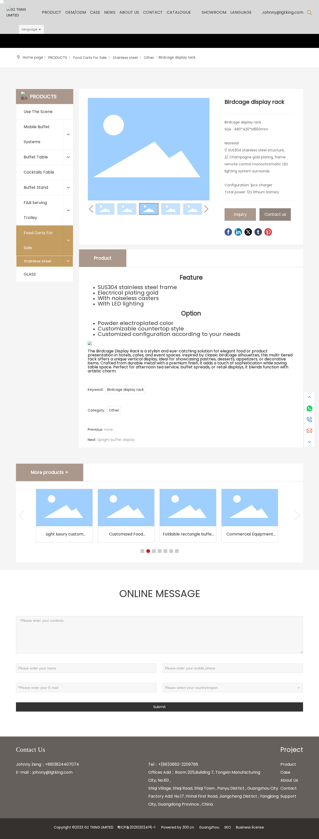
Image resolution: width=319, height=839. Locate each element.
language (29, 29)
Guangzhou (209, 827)
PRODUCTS (57, 57)
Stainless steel (125, 57)
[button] (206, 209)
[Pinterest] (268, 232)
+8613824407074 (62, 764)
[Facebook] (228, 232)
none (108, 429)
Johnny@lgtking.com (282, 12)
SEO (227, 827)
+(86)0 (165, 764)
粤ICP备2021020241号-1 (136, 827)
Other (149, 57)
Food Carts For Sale (90, 57)
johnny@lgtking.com (53, 772)
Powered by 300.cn (177, 827)
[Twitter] (248, 232)
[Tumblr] (258, 232)
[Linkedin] (238, 232)
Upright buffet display (116, 439)
